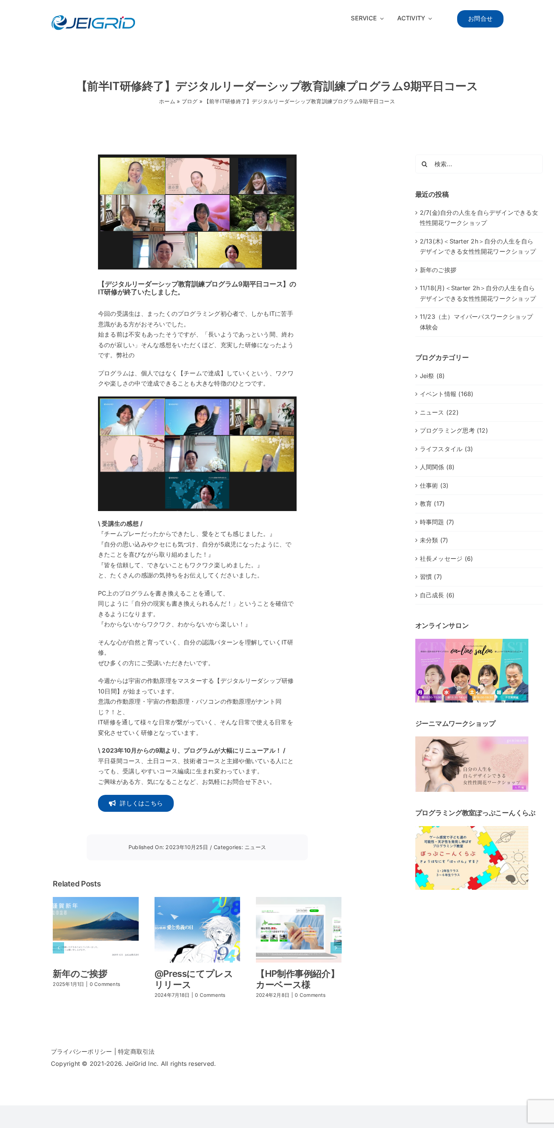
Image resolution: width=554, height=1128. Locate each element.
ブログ (190, 101)
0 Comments (105, 984)
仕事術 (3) (434, 485)
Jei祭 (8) (432, 376)
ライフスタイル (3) (446, 449)
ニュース (255, 847)
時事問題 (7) (437, 522)
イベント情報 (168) (447, 394)
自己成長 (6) (437, 595)
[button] (58, 948)
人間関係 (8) (437, 467)
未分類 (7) (434, 540)
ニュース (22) (439, 412)
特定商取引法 (136, 1051)
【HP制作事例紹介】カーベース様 (297, 979)
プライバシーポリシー (81, 1051)
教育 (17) (432, 503)
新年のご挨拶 (80, 973)
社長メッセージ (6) (446, 558)
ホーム (167, 101)
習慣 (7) (431, 576)
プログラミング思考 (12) (454, 430)
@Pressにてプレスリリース (194, 979)
